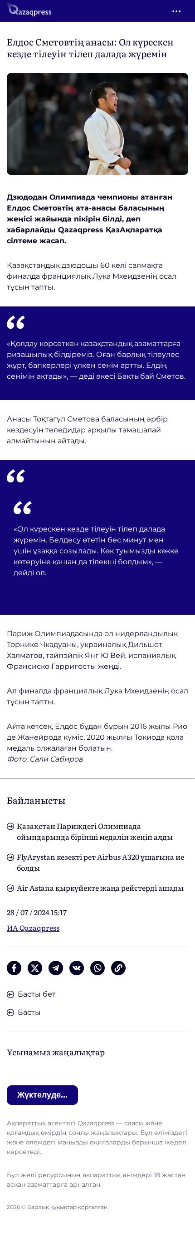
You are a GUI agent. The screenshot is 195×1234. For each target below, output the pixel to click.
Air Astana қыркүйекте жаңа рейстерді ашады (100, 887)
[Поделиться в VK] (76, 968)
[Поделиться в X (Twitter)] (35, 968)
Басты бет (37, 994)
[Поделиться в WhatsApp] (97, 968)
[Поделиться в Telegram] (56, 968)
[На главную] (29, 11)
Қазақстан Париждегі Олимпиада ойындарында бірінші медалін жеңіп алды (95, 831)
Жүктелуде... (42, 1094)
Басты (29, 1012)
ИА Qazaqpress (33, 927)
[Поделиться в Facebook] (14, 968)
